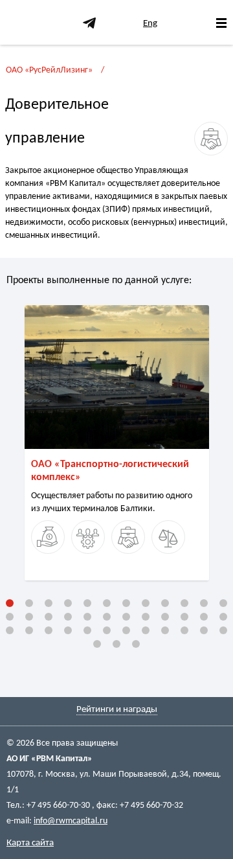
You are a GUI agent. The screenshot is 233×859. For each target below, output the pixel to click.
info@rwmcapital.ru (70, 821)
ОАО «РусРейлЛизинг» (49, 70)
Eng (150, 24)
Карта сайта (30, 843)
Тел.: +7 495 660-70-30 (49, 805)
